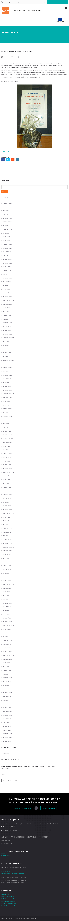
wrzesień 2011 (7, 696)
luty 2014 (6, 610)
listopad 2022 (7, 296)
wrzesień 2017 (7, 476)
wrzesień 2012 (7, 659)
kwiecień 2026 (7, 207)
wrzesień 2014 (7, 588)
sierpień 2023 (7, 266)
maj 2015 (5, 562)
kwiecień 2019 (7, 416)
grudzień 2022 (7, 293)
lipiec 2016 (6, 521)
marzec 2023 (7, 281)
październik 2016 (8, 513)
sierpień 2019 (7, 401)
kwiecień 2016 (7, 528)
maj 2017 (5, 491)
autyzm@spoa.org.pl (13, 830)
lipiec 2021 (6, 341)
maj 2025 (5, 225)
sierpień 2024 (7, 240)
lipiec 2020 (6, 364)
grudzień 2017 (7, 465)
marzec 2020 (7, 379)
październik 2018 (8, 438)
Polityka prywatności (7, 896)
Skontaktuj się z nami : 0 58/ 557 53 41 (13, 2)
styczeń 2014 (7, 614)
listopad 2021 (7, 334)
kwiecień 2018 (7, 453)
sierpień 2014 (7, 592)
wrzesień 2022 (7, 304)
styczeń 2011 (7, 704)
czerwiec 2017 (7, 487)
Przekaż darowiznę (48, 808)
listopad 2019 (7, 390)
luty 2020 (6, 382)
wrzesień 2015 (7, 550)
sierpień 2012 (7, 663)
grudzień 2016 (7, 506)
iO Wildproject (32, 918)
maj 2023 (5, 274)
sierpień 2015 (7, 554)
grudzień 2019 (7, 386)
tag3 (15, 780)
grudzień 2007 (7, 741)
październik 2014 (8, 584)
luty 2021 (6, 345)
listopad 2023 (7, 263)
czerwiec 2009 (7, 730)
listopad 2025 (7, 218)
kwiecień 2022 (7, 323)
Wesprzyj (52, 2)
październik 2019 (8, 394)
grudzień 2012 (7, 651)
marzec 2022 (7, 326)
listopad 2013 (7, 621)
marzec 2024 (7, 252)
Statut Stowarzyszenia (7, 899)
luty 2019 (6, 423)
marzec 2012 (7, 681)
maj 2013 (5, 636)
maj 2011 (5, 700)
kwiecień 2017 (7, 494)
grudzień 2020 (7, 352)
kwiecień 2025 (7, 229)
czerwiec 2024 (7, 244)
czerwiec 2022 (7, 315)
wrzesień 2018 (7, 442)
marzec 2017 (7, 498)
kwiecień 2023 (7, 278)
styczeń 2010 (7, 722)
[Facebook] (45, 2)
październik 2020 (8, 360)
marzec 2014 (7, 607)
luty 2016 (6, 535)
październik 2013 (8, 625)
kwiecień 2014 (7, 603)
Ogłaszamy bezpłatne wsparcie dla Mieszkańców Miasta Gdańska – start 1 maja (28, 766)
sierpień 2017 (7, 479)
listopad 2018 (7, 435)
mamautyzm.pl (5, 855)
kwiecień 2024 (7, 248)
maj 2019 (5, 412)
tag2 (9, 780)
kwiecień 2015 (7, 565)
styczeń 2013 (7, 648)
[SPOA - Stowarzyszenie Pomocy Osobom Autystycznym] (34, 20)
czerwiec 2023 (7, 270)
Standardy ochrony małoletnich (10, 906)
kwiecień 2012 (7, 678)
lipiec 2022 (6, 311)
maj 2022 (5, 319)
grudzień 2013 (7, 618)
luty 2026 (6, 210)
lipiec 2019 (6, 405)
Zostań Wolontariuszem (22, 808)
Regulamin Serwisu (6, 894)
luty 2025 (6, 233)
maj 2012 (5, 674)
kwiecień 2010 (7, 715)
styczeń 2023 (7, 289)
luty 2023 (6, 285)
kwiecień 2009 (7, 734)
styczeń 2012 (7, 689)
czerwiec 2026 (7, 203)
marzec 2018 (7, 457)
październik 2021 (8, 338)
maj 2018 (5, 450)
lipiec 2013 (6, 633)
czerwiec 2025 (7, 222)
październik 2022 (8, 300)
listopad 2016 (7, 509)
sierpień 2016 (7, 517)
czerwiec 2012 (7, 670)
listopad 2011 (7, 692)
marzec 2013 (7, 644)
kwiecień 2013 (7, 640)
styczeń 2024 (7, 255)
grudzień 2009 (7, 726)
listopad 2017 (7, 468)
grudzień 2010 (7, 707)
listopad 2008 (7, 737)
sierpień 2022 (7, 308)
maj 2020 (5, 371)
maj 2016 (5, 524)
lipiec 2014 (6, 595)
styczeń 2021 (7, 349)
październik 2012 (8, 655)
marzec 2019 (7, 420)
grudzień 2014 (7, 580)
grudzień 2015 (7, 539)
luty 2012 (6, 685)
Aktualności (6, 151)
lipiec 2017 (6, 483)
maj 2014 (5, 599)
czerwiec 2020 (7, 367)
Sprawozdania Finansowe (8, 903)
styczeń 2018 (7, 461)
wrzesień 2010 (7, 711)
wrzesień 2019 (7, 397)
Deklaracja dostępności (8, 901)
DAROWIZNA (62, 2)
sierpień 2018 (7, 446)
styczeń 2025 (7, 237)
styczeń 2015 (7, 577)
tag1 (3, 780)
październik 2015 (8, 547)
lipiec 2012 (6, 666)
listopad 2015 (7, 543)
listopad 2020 (7, 356)
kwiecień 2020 (7, 375)
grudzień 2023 (7, 259)
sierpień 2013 (7, 629)
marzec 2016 (7, 532)
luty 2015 (6, 573)
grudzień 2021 (7, 330)
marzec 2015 (7, 569)
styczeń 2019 (7, 427)
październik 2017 (8, 472)
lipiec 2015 (6, 558)
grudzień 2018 (7, 431)
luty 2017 (6, 502)
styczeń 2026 (7, 214)
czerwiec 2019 (7, 408)
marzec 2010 (7, 719)
